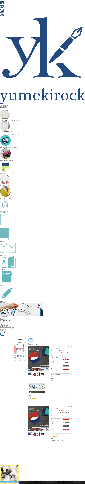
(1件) (59, 376)
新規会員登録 (3, 329)
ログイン (2, 330)
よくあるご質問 (3, 107)
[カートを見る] (3, 336)
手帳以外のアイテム (31, 344)
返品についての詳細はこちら (56, 374)
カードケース (37, 344)
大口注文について (4, 105)
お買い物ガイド (3, 106)
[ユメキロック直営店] (42, 104)
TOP (28, 343)
